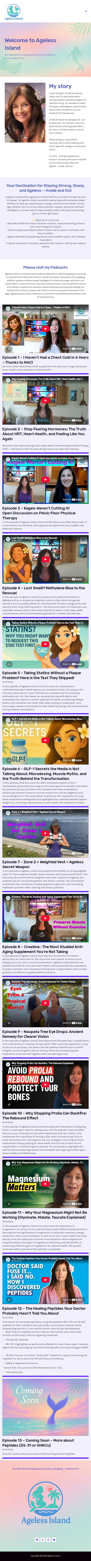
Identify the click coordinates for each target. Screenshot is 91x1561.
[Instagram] (48, 1540)
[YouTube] (54, 1540)
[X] (43, 1540)
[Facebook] (37, 1540)
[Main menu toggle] (86, 11)
